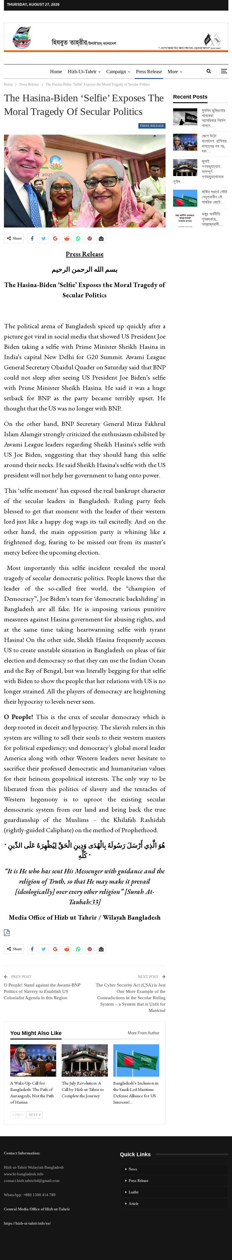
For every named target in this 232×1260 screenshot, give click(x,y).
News (133, 1169)
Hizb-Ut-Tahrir (82, 71)
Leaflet (133, 1192)
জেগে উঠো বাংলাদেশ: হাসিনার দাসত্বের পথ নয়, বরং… (214, 143)
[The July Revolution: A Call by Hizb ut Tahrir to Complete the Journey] (85, 1060)
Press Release (149, 71)
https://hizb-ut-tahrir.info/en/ (27, 1223)
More (173, 71)
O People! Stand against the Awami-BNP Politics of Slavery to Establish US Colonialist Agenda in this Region (42, 991)
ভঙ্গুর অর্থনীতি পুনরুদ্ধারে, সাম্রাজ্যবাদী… (212, 219)
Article (133, 1204)
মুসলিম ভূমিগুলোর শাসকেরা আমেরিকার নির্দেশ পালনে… (213, 118)
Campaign (116, 71)
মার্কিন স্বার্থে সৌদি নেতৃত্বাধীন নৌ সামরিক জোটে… (214, 197)
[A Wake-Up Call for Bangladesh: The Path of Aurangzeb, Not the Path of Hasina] (33, 1060)
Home (56, 71)
